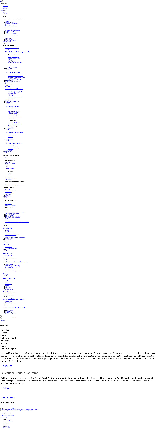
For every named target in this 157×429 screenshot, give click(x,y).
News (4, 273)
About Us (7, 285)
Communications (8, 68)
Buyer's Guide (8, 287)
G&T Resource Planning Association (12, 217)
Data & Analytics (8, 38)
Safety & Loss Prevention (10, 255)
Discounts (5, 8)
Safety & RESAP (8, 102)
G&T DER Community (10, 214)
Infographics (7, 283)
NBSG (6, 218)
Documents (10, 138)
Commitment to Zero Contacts (14, 122)
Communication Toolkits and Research (15, 76)
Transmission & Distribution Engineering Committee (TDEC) (17, 222)
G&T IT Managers (9, 215)
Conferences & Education (8, 151)
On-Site (9, 174)
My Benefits (5, 6)
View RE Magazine (9, 278)
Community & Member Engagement (12, 266)
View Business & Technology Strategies (17, 52)
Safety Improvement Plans (13, 115)
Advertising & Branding (10, 264)
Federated (5, 249)
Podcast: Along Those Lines (8, 289)
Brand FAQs (10, 137)
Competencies (8, 194)
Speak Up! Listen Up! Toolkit (13, 125)
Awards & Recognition (12, 78)
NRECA (4, 224)
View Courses (9, 168)
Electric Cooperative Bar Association (12, 81)
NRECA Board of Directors (10, 235)
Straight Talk (10, 74)
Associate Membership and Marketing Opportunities (15, 237)
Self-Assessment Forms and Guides (15, 116)
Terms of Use (5, 425)
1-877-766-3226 (3, 417)
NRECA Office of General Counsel (12, 101)
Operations (7, 29)
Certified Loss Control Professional (14, 123)
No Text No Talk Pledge (12, 126)
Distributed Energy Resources (11, 25)
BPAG (6, 211)
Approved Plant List (12, 135)
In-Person (10, 173)
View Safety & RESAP (12, 106)
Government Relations (9, 84)
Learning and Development (13, 148)
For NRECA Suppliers (9, 238)
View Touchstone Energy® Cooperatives (15, 262)
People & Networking (7, 196)
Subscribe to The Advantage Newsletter (13, 271)
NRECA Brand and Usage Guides (14, 79)
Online (9, 175)
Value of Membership (9, 231)
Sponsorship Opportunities (10, 184)
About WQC (10, 134)
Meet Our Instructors (9, 193)
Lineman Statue (8, 311)
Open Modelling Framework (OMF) (15, 62)
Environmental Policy (12, 93)
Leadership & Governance (10, 40)
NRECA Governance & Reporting (12, 233)
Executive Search (8, 83)
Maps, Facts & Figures (7, 292)
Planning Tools (8, 189)
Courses (7, 164)
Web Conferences (8, 179)
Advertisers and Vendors (7, 420)
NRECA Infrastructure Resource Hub (15, 96)
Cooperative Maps (9, 310)
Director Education (9, 177)
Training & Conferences (10, 268)
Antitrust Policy (6, 424)
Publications (5, 290)
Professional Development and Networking (16, 77)
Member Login (3, 10)
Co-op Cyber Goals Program (13, 57)
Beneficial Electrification (10, 22)
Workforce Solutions (9, 139)
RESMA (7, 220)
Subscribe (7, 288)
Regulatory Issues (11, 98)
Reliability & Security (9, 31)
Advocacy (7, 21)
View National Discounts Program (13, 299)
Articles (6, 280)
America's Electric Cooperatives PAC (15, 91)
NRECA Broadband (7, 239)
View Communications (12, 72)
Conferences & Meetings (10, 163)
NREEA (7, 219)
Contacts (7, 230)
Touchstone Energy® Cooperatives (10, 258)
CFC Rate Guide (8, 247)
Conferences (5, 7)
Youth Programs (8, 150)
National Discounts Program (8, 295)
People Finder (8, 202)
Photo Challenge (8, 284)
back (6, 13)
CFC (4, 240)
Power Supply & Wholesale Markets (12, 30)
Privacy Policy (6, 421)
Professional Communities (10, 205)
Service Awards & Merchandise (9, 303)
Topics (4, 12)
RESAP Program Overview (13, 112)
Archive (7, 281)
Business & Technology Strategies (12, 48)
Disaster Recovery (9, 39)
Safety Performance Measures (13, 114)
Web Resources (8, 256)
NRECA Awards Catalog (10, 312)
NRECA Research (11, 61)
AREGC (7, 209)
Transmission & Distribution (10, 33)
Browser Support (6, 427)
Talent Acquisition (11, 145)
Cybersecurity (8, 24)
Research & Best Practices (10, 267)
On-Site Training (8, 192)
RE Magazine (5, 274)
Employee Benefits (9, 82)
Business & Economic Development (12, 265)
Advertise (7, 286)
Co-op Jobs (5, 294)
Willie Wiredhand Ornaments (11, 313)
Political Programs (11, 94)
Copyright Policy (6, 426)
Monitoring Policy (6, 423)
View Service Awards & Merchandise (14, 308)
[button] (13, 317)
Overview (7, 157)
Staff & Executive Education (10, 178)
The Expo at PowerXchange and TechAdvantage (14, 185)
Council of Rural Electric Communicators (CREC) (15, 212)
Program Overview (9, 301)
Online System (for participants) (14, 111)
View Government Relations (14, 89)
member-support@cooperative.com (7, 415)
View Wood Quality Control (14, 132)
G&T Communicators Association (12, 213)
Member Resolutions (9, 232)
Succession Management (12, 146)
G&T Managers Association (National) (12, 216)
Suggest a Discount (9, 302)
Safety (6, 32)
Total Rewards (10, 149)
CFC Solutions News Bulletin (11, 248)
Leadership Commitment (12, 113)
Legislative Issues (11, 95)
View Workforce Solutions (13, 143)
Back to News (7, 397)
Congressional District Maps (13, 92)
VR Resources (10, 127)
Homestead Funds (8, 99)
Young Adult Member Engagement (9, 291)
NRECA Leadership (9, 236)
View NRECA (7, 228)
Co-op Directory (8, 204)
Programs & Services (7, 41)
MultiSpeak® (10, 60)
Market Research (8, 100)
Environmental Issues (9, 26)
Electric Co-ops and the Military (14, 58)
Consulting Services (9, 80)
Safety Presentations (12, 118)
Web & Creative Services (10, 270)
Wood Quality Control (9, 128)
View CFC (6, 244)
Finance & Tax (8, 28)
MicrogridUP (10, 59)
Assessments (7, 195)
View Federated (8, 253)
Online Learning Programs (10, 190)
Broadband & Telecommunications (12, 23)
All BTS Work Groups (12, 67)
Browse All (7, 162)
